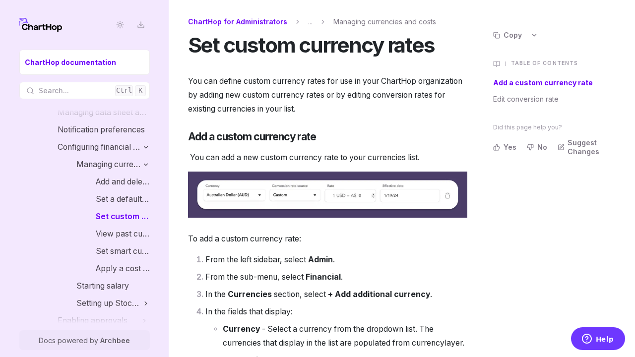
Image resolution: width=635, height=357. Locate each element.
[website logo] (40, 24)
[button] (146, 147)
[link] (84, 62)
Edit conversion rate (526, 99)
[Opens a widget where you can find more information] (598, 339)
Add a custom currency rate (543, 82)
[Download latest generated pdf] (141, 25)
